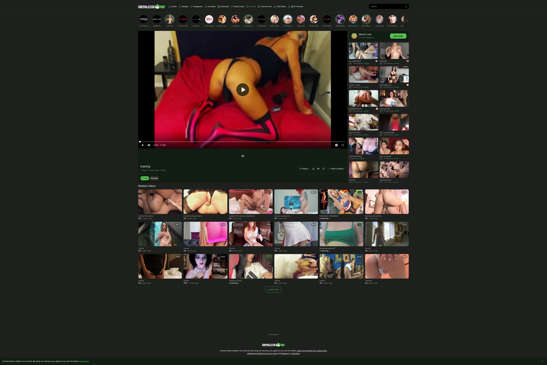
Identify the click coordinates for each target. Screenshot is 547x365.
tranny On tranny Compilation (242, 216)
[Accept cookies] (542, 361)
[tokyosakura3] (394, 77)
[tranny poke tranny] (387, 204)
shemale (154, 178)
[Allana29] (394, 54)
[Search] (406, 6)
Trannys (368, 281)
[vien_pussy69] (394, 149)
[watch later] (141, 193)
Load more (273, 289)
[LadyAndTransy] (363, 149)
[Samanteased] (394, 172)
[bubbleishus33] (363, 101)
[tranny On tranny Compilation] (251, 204)
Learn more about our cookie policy (312, 350)
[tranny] (160, 237)
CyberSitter (295, 353)
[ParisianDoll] (394, 101)
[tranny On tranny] (160, 204)
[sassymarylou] (363, 125)
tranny (141, 248)
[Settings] (336, 145)
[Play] (242, 89)
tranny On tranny (145, 216)
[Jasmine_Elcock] (251, 269)
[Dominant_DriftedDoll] (341, 204)
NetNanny (285, 353)
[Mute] (149, 145)
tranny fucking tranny (193, 216)
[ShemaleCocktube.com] (151, 6)
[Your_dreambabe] (394, 125)
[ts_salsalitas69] (363, 54)
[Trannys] (387, 269)
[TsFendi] (363, 172)
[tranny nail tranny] (296, 204)
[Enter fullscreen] (343, 145)
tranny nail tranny (282, 216)
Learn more (84, 361)
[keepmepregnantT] (341, 237)
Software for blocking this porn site (262, 353)
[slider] (243, 141)
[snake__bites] (363, 77)
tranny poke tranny (373, 216)
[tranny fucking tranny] (205, 204)
